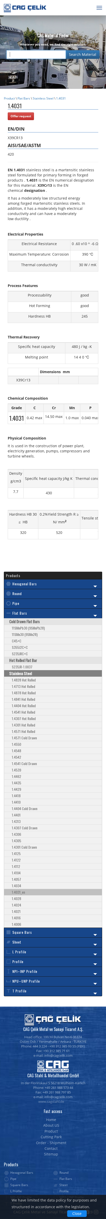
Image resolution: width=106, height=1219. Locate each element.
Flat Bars (23, 98)
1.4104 (16, 872)
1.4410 (16, 802)
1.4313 (16, 821)
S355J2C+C (20, 647)
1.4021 (16, 911)
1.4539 (16, 770)
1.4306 (16, 834)
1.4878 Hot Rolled (24, 692)
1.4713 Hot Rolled (23, 686)
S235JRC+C (20, 653)
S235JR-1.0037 (22, 666)
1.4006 (16, 924)
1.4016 (16, 917)
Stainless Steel (43, 98)
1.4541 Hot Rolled (23, 712)
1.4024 (16, 905)
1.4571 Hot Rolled (23, 731)
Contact (51, 1148)
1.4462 (16, 776)
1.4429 (16, 789)
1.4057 (16, 879)
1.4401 (16, 815)
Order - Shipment (51, 1142)
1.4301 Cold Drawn (24, 847)
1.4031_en (18, 892)
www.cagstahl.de (51, 1101)
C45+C (16, 640)
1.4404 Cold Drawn (24, 808)
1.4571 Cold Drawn (24, 737)
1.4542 (16, 757)
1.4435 (16, 782)
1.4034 (16, 885)
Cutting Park (51, 1136)
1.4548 (16, 750)
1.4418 (16, 795)
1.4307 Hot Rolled (24, 718)
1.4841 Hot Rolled (23, 699)
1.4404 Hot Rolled (24, 705)
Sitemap (51, 1154)
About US (51, 1125)
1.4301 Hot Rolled (23, 725)
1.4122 (16, 860)
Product (9, 98)
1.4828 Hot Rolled (24, 680)
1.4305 (16, 840)
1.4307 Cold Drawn (24, 827)
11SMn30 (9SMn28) (25, 634)
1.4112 (16, 866)
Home (51, 1119)
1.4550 (16, 744)
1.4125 (16, 853)
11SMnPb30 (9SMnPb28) (28, 628)
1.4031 (61, 98)
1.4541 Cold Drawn (24, 763)
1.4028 (16, 898)
